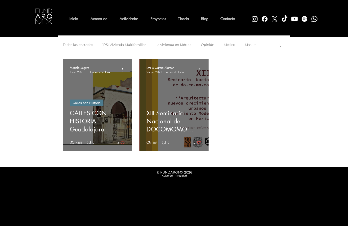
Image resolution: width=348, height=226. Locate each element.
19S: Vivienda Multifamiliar (124, 45)
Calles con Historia (87, 103)
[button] (279, 45)
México (229, 45)
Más (248, 45)
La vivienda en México (174, 45)
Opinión (207, 45)
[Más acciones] (124, 70)
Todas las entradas (78, 45)
